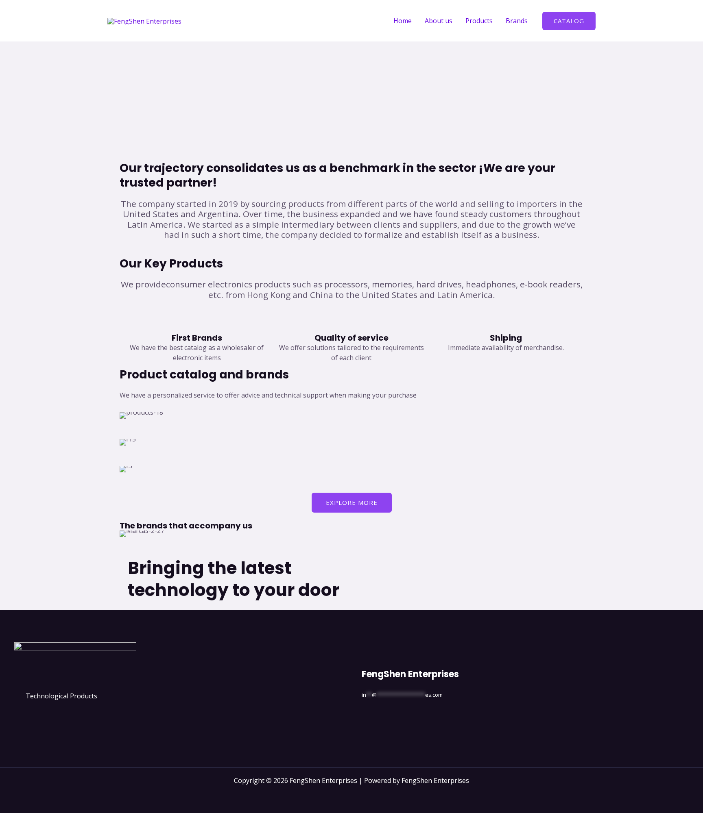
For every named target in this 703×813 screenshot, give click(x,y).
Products (479, 20)
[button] (569, 21)
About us (438, 20)
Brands (517, 20)
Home (402, 20)
